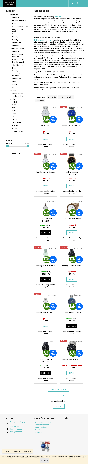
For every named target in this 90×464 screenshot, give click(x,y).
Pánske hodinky (17, 96)
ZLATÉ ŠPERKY (15, 14)
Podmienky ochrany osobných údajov (42, 426)
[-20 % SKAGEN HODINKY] (45, 447)
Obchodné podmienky (43, 422)
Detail (45, 139)
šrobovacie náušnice (20, 26)
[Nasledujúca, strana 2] (59, 396)
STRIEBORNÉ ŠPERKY (17, 48)
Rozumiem (44, 460)
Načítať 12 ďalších (58, 389)
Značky (12, 99)
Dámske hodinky (18, 93)
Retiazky (15, 40)
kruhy (14, 23)
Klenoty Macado (16, 429)
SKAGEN (58, 17)
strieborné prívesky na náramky (19, 75)
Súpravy (15, 87)
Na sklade (14, 153)
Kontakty (38, 429)
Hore (60, 406)
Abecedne (40, 101)
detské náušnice (19, 65)
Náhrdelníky (16, 43)
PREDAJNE (38, 432)
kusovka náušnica (19, 59)
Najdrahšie (52, 97)
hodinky (72, 29)
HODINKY (13, 90)
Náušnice (15, 17)
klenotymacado (16, 432)
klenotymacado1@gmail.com (19, 423)
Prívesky (15, 37)
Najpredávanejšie (66, 97)
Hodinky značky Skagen (42, 40)
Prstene (15, 34)
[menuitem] (17, 102)
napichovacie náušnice (17, 30)
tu (85, 457)
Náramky (15, 46)
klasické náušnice (19, 20)
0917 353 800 (14, 426)
